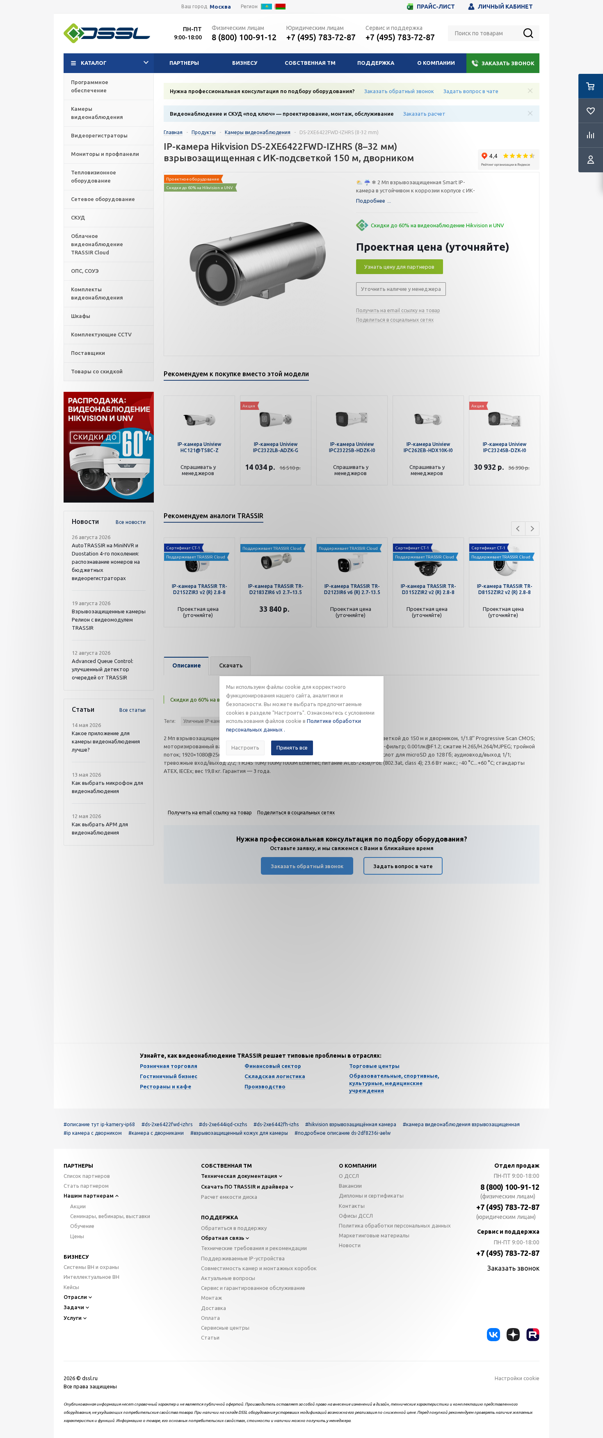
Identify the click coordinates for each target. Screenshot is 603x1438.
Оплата (210, 1318)
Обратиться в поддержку (234, 1228)
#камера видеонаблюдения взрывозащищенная (461, 1124)
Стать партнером (86, 1186)
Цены (77, 1236)
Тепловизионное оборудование (93, 176)
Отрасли (75, 1297)
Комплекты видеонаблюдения (97, 293)
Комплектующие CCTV (101, 334)
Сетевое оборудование (103, 199)
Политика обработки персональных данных (395, 1225)
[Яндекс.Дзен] (513, 1334)
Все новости (131, 522)
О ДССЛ (349, 1176)
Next (532, 528)
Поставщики (88, 353)
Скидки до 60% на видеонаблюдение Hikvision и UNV (437, 225)
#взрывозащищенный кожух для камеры (239, 1133)
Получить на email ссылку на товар (398, 310)
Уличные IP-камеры (206, 721)
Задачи (74, 1307)
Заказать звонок (508, 63)
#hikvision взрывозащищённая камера (350, 1124)
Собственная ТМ (310, 63)
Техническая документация (239, 1176)
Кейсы (71, 1287)
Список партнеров (87, 1176)
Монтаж (211, 1298)
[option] (109, 447)
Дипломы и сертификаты (371, 1195)
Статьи (210, 1337)
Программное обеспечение (89, 86)
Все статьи (132, 710)
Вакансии (350, 1186)
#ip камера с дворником (93, 1133)
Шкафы (80, 316)
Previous (518, 528)
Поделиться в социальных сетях (395, 319)
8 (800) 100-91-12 (244, 37)
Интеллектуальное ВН (91, 1277)
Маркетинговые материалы (374, 1235)
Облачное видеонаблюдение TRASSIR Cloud (97, 244)
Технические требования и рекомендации (254, 1248)
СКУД (78, 217)
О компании (436, 63)
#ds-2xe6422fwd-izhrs (167, 1124)
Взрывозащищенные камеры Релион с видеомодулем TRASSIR (109, 619)
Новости (350, 1245)
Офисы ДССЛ (356, 1216)
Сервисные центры (225, 1328)
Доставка (213, 1308)
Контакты (352, 1206)
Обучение (82, 1226)
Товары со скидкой (97, 371)
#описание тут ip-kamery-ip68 (99, 1124)
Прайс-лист (436, 6)
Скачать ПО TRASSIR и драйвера (244, 1186)
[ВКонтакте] (493, 1334)
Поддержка (375, 63)
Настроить (245, 747)
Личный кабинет (505, 6)
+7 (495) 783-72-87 (321, 37)
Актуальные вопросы (228, 1278)
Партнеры (184, 63)
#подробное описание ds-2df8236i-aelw (343, 1133)
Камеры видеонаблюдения (97, 113)
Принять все (292, 747)
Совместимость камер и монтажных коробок (259, 1268)
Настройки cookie (517, 1378)
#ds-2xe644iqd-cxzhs (223, 1124)
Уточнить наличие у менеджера (401, 289)
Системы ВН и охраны (91, 1267)
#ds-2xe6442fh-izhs (276, 1124)
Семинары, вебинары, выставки (110, 1216)
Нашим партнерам (89, 1195)
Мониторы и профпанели (105, 154)
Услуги (73, 1318)
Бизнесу (244, 63)
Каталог (94, 63)
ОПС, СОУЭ (85, 271)
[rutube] (532, 1334)
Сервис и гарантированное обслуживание (253, 1288)
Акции (78, 1206)
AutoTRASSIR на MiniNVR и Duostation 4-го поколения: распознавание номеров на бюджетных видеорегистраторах (106, 561)
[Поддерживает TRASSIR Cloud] (199, 542)
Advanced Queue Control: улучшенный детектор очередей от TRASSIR (102, 669)
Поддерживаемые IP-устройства (243, 1258)
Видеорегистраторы (99, 135)
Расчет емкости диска (229, 1197)
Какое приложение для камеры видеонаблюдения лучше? (106, 741)
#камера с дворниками (156, 1133)
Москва (220, 6)
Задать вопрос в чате (470, 91)
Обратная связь (222, 1238)
